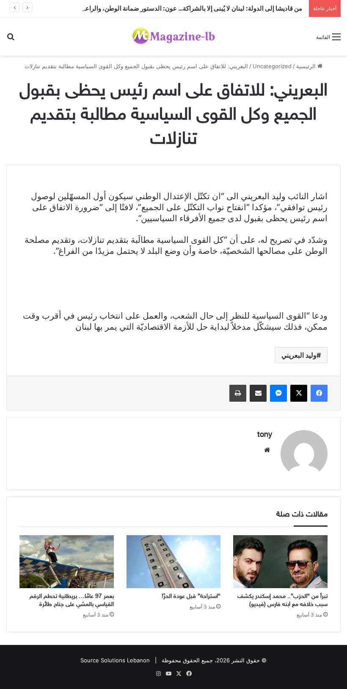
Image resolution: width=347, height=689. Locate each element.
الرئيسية (306, 66)
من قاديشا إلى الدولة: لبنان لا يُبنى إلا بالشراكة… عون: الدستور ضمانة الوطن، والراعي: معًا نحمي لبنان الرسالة (160, 8)
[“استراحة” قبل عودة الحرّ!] (174, 562)
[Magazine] (173, 36)
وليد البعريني (299, 355)
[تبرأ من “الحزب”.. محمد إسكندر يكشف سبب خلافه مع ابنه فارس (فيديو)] (280, 562)
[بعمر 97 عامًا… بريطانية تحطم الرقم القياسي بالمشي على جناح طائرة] (66, 562)
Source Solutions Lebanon (115, 660)
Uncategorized (272, 66)
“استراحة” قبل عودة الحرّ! (191, 596)
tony (264, 435)
